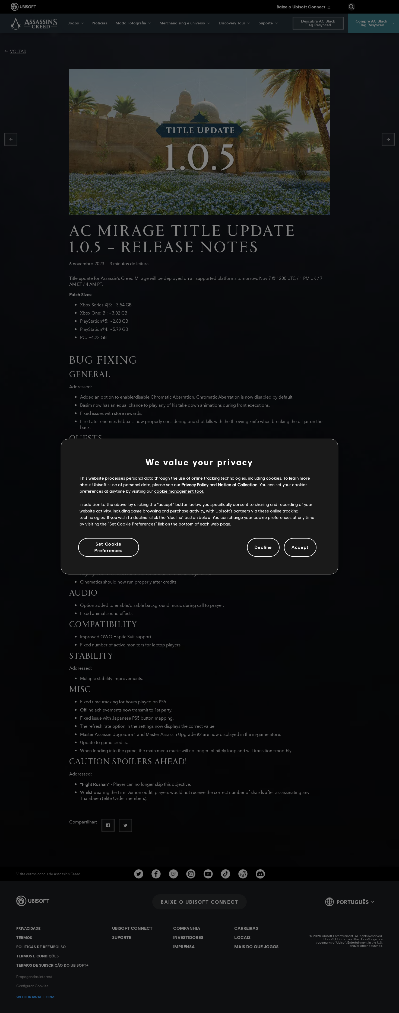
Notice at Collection (237, 484)
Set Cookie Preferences (108, 547)
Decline (263, 547)
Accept (300, 547)
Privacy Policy (195, 484)
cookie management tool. (179, 491)
